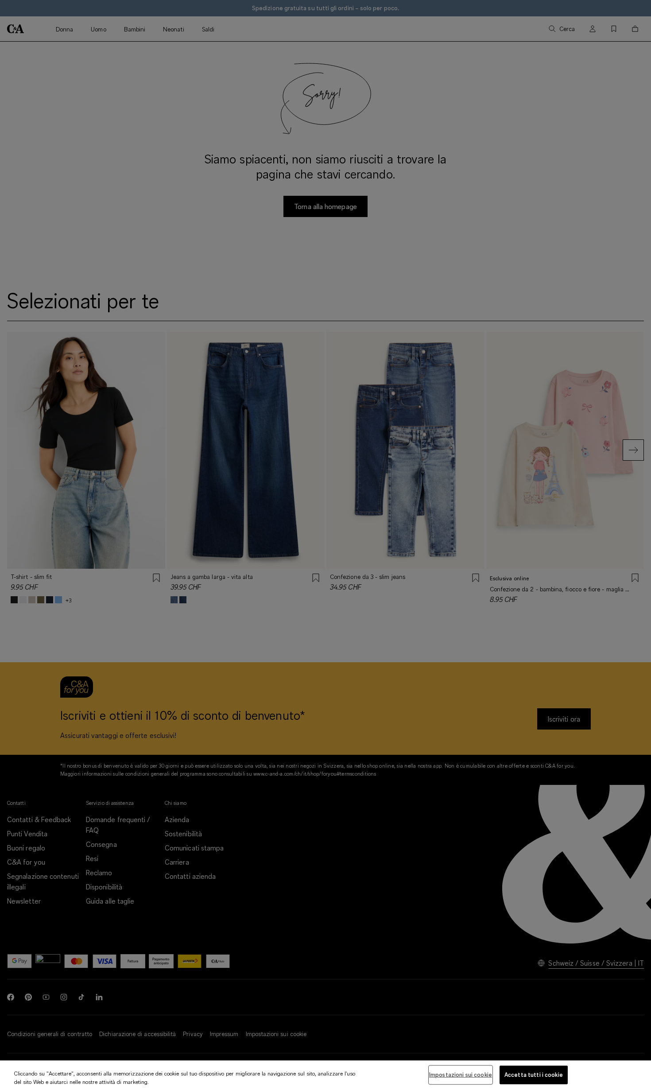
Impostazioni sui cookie (460, 1074)
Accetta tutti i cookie (533, 1074)
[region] (325, 1075)
